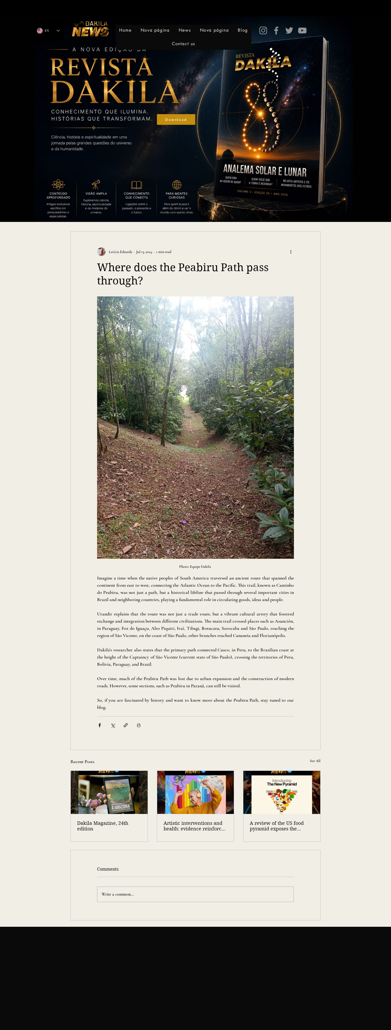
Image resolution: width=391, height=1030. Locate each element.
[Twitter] (289, 30)
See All (315, 761)
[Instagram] (263, 30)
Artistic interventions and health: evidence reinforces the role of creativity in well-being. (195, 826)
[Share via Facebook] (99, 725)
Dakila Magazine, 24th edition (102, 826)
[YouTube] (302, 30)
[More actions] (291, 252)
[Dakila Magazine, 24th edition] (109, 792)
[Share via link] (125, 725)
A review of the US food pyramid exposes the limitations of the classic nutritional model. (277, 826)
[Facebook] (276, 30)
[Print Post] (138, 725)
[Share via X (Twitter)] (112, 725)
